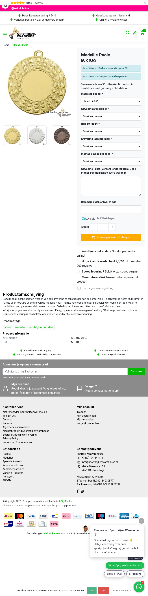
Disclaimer (34, 505)
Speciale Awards (12, 461)
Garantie (7, 423)
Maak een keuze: (92, 93)
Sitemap (61, 505)
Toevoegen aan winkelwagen (113, 237)
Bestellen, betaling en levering (20, 434)
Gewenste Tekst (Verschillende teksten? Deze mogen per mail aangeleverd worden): (108, 170)
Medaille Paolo (20, 45)
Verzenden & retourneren (17, 442)
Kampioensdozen (13, 465)
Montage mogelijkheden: (97, 153)
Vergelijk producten (88, 423)
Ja (91, 590)
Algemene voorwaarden (16, 427)
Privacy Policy (10, 438)
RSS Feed (72, 505)
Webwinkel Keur (52, 533)
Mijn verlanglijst (85, 419)
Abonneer (136, 371)
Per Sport (8, 476)
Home (6, 45)
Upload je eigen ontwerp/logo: (99, 202)
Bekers (7, 453)
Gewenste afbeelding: (94, 108)
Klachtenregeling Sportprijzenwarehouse (26, 430)
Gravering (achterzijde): (96, 138)
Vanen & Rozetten (13, 472)
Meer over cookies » (121, 590)
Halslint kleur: (90, 123)
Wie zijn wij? (9, 415)
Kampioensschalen (13, 469)
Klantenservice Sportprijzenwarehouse (25, 411)
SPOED (7, 480)
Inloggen (81, 411)
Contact (7, 419)
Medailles (8, 457)
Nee (104, 590)
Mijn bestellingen (86, 415)
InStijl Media (65, 501)
